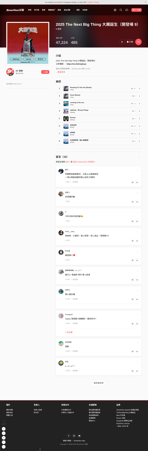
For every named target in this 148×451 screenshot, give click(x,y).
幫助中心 (92, 421)
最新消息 (9, 412)
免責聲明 (92, 418)
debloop (72, 112)
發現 (29, 10)
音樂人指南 (38, 410)
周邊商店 (51, 10)
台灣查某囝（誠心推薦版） (80, 140)
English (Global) (93, 2)
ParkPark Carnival (122, 423)
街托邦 (36, 412)
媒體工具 (9, 415)
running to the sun (77, 102)
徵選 (59, 10)
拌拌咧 (72, 132)
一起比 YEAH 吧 (122, 426)
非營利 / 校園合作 (67, 412)
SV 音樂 (19, 71)
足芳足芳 (73, 125)
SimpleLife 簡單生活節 (124, 421)
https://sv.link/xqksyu (76, 64)
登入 (68, 162)
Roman (73, 117)
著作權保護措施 (94, 412)
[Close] (145, 2)
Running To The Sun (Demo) (81, 87)
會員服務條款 (94, 415)
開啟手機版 (67, 441)
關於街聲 (9, 410)
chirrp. (72, 90)
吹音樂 (84, 10)
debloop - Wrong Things (79, 110)
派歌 (78, 10)
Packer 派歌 (120, 418)
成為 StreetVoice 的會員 (83, 162)
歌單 (43, 10)
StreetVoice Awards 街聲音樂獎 (127, 410)
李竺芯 (72, 127)
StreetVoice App (79, 441)
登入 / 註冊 (136, 10)
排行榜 (36, 10)
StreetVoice (15, 10)
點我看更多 (99, 383)
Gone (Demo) (75, 95)
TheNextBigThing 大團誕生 (126, 412)
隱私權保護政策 (94, 410)
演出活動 (67, 10)
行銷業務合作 (66, 410)
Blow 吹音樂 (120, 415)
